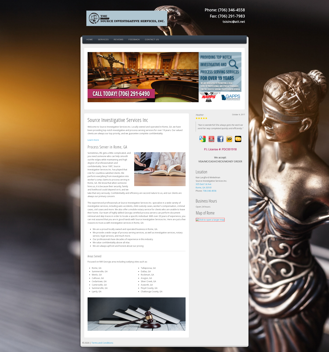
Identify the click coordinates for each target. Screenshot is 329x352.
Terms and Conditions (102, 342)
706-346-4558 (209, 190)
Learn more (93, 140)
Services (103, 40)
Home (90, 40)
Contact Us (152, 40)
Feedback (134, 40)
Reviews (118, 40)
